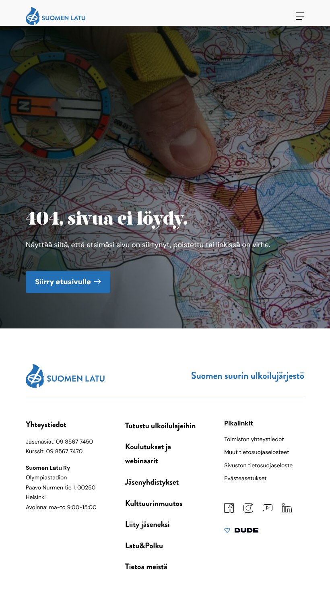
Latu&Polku (144, 545)
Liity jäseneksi (147, 524)
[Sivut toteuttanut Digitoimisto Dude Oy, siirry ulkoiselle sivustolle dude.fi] (241, 532)
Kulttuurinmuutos (154, 503)
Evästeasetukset (245, 478)
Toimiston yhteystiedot (254, 439)
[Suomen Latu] (55, 23)
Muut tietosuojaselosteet (256, 452)
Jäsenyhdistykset (152, 482)
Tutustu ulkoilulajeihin (160, 425)
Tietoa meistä (146, 566)
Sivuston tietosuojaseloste (258, 465)
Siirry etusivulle (63, 282)
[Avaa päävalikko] (299, 16)
